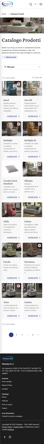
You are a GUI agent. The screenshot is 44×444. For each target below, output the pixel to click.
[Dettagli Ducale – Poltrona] (11, 262)
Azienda (5, 378)
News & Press (7, 385)
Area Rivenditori (8, 413)
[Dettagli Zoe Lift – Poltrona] (32, 100)
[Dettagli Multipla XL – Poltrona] (32, 140)
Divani (4, 397)
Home (4, 14)
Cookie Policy (19, 427)
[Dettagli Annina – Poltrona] (32, 301)
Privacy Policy (7, 427)
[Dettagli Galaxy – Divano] (32, 221)
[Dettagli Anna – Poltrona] (11, 301)
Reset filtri (38, 77)
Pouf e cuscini (7, 404)
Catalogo (5, 394)
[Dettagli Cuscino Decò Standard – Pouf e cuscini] (11, 181)
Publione (11, 429)
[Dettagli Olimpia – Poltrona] (32, 181)
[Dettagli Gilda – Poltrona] (11, 221)
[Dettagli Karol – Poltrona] (11, 100)
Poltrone (5, 401)
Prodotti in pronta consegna (12, 416)
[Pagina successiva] (38, 335)
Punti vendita (7, 381)
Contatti (5, 389)
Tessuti (4, 408)
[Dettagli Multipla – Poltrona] (11, 140)
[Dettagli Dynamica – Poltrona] (32, 262)
